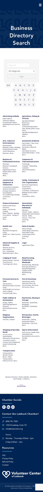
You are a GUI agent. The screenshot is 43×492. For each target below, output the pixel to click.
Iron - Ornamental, (8, 251)
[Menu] (40, 5)
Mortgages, (25, 304)
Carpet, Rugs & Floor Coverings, (28, 235)
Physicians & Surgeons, (10, 230)
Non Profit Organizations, (30, 185)
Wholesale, (35, 265)
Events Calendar (24, 377)
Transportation (9, 351)
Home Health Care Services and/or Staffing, (11, 290)
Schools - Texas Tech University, (28, 219)
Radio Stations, (7, 118)
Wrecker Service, (8, 355)
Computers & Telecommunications (30, 160)
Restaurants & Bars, (28, 321)
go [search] (22, 76)
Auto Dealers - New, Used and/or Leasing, (30, 144)
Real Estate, (25, 302)
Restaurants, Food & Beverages (30, 316)
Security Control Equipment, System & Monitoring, (11, 343)
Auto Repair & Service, (29, 151)
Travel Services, (8, 262)
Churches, (6, 319)
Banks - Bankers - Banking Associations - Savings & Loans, (11, 215)
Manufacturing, (26, 265)
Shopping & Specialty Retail (11, 331)
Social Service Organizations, (26, 187)
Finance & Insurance (11, 203)
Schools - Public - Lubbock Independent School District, (31, 213)
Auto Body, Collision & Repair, (29, 148)
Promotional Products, (10, 122)
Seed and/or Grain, (28, 232)
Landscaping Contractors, (30, 230)
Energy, (5, 302)
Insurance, (6, 207)
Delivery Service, (8, 361)
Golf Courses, (26, 332)
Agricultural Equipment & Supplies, (30, 133)
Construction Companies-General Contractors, (11, 188)
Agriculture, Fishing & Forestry (30, 117)
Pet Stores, (35, 285)
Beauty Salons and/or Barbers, (9, 172)
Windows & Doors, (9, 247)
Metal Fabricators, (8, 253)
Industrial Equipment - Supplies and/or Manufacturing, (29, 270)
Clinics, (5, 232)
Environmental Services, (10, 308)
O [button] (29, 95)
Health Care (7, 226)
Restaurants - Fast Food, (29, 323)
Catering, (33, 319)
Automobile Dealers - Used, (31, 153)
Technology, (26, 164)
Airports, (16, 260)
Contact (5, 465)
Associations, (26, 196)
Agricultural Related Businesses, (28, 122)
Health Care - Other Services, (12, 234)
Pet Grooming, (26, 285)
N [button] (24, 95)
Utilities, (10, 302)
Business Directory (12, 377)
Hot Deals (33, 377)
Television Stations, (9, 120)
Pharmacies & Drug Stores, (11, 338)
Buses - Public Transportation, (8, 358)
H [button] (22, 90)
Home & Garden (28, 226)
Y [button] (29, 104)
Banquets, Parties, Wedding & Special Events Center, (11, 148)
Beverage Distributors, (29, 267)
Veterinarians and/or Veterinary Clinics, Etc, (29, 282)
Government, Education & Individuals (27, 205)
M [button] (20, 95)
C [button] (24, 85)
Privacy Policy (7, 458)
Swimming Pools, (27, 334)
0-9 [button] (8, 85)
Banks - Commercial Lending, (9, 210)
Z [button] (33, 104)
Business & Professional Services (11, 160)
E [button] (33, 85)
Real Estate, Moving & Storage (31, 299)
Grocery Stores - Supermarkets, (8, 335)
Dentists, (5, 229)
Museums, (6, 153)
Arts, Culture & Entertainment (9, 142)
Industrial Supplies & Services (11, 244)
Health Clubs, (35, 332)
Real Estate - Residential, (29, 306)
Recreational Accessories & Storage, (30, 337)
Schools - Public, (27, 216)
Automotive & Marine (30, 141)
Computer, (25, 168)
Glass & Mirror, (7, 249)
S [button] (24, 100)
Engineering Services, (9, 170)
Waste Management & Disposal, (10, 305)
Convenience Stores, (9, 340)
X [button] (24, 104)
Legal (24, 243)
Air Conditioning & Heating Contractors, (11, 195)
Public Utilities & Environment (9, 299)
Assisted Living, (8, 293)
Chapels (12, 319)
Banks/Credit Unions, (9, 205)
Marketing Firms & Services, (11, 124)
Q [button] (15, 100)
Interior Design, (27, 229)
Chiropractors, (7, 284)
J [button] (30, 90)
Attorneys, (6, 164)
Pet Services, (26, 287)
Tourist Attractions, (9, 151)
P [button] (33, 95)
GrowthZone (28, 488)
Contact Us (26, 379)
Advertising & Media (11, 116)
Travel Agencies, (8, 264)
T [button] (28, 100)
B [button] (20, 85)
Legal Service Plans (28, 245)
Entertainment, (7, 145)
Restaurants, (26, 319)
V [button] (15, 104)
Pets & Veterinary (29, 279)
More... (5, 126)
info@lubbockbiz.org (14, 429)
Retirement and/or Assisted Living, (11, 286)
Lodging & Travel (9, 258)
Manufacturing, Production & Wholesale (28, 260)
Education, (25, 210)
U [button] (33, 100)
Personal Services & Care (10, 280)
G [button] (18, 90)
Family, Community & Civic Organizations (30, 181)
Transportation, (8, 353)
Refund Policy (7, 461)
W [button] (20, 104)
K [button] (34, 90)
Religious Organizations (8, 316)
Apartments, (34, 302)
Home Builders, (7, 193)
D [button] (29, 85)
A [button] (15, 85)
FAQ (4, 455)
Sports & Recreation (30, 330)
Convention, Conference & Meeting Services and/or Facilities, (30, 192)
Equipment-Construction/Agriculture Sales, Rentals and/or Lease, (31, 126)
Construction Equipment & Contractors (8, 182)
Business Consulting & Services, (10, 167)
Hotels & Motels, (8, 260)
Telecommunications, (29, 170)
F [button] (14, 90)
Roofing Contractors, (9, 191)
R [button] (20, 100)
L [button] (15, 95)
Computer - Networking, (29, 166)
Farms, (24, 130)
